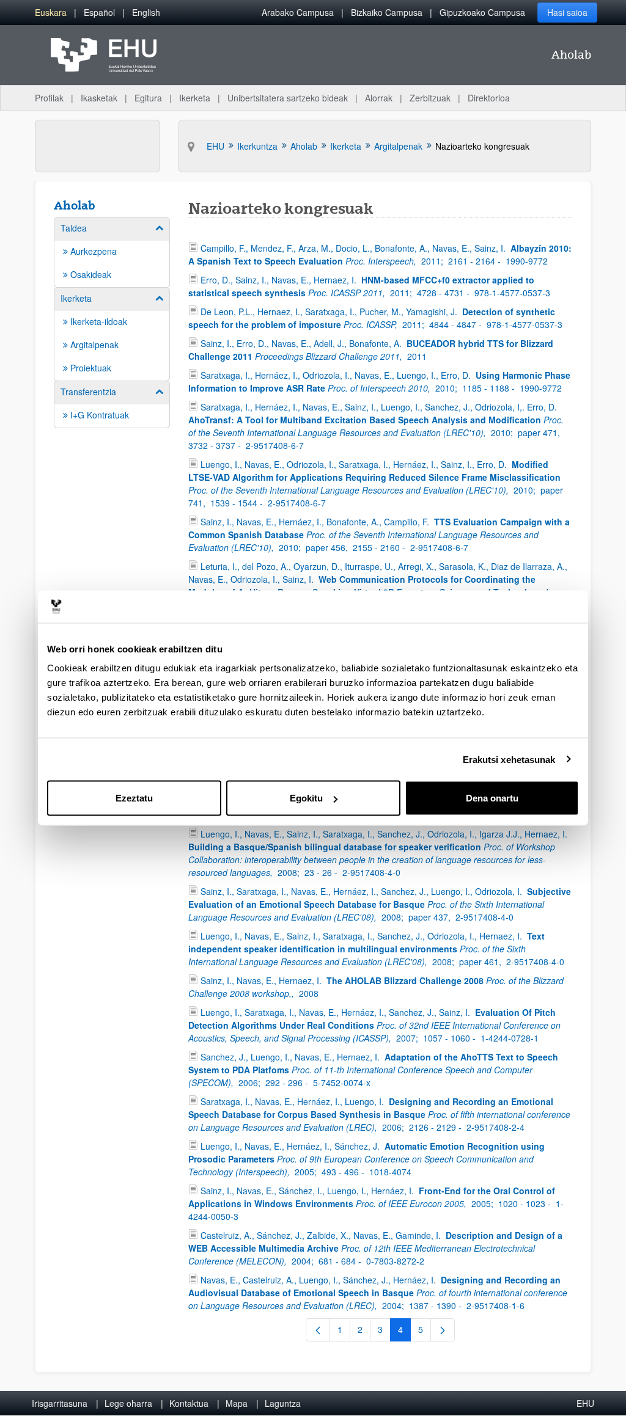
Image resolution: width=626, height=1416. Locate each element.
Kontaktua (188, 1403)
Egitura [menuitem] (148, 98)
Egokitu (306, 798)
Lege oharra (128, 1403)
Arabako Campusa (298, 12)
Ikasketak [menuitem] (99, 98)
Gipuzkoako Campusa (482, 12)
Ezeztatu (134, 798)
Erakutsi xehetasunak (509, 759)
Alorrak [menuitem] (378, 98)
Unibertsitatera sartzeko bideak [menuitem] (287, 98)
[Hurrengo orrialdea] (442, 1329)
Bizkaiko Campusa (386, 12)
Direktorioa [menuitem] (489, 98)
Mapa (237, 1403)
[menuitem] (51, 12)
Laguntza (283, 1403)
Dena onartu (492, 798)
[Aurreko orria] (318, 1329)
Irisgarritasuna (59, 1403)
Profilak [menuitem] (49, 98)
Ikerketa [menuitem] (194, 98)
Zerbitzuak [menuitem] (430, 98)
